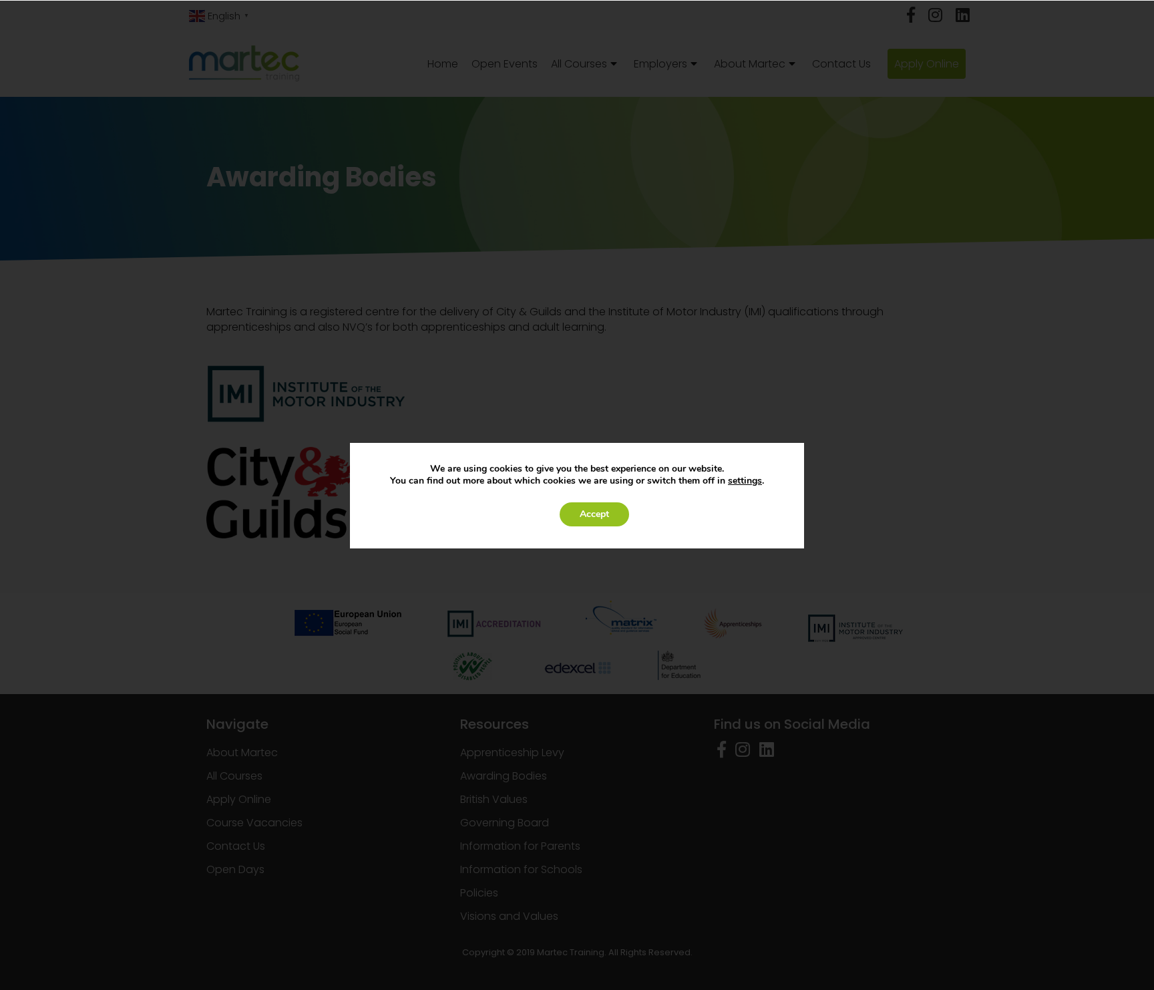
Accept (594, 514)
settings (745, 481)
